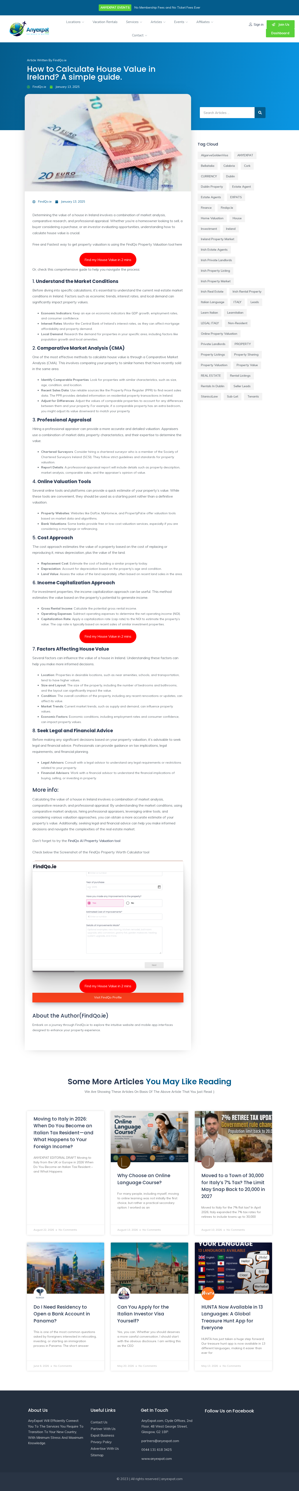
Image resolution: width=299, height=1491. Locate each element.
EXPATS (236, 197)
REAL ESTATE (211, 376)
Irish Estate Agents (214, 250)
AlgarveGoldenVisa (214, 155)
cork (247, 166)
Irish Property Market (215, 281)
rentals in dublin (212, 386)
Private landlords (213, 344)
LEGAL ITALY (210, 323)
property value (247, 365)
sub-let (232, 396)
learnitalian (235, 313)
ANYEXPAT (245, 155)
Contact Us (99, 1422)
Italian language (212, 302)
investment (209, 229)
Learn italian (209, 313)
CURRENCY (209, 176)
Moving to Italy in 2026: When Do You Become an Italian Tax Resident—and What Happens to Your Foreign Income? (63, 1133)
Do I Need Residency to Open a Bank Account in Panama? (61, 1314)
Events (179, 22)
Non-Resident (237, 323)
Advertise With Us (105, 1448)
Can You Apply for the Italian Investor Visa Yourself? (143, 1314)
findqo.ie (227, 208)
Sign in (259, 24)
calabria (229, 166)
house (237, 218)
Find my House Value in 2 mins (107, 259)
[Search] (260, 112)
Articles (157, 22)
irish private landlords (216, 260)
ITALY (237, 302)
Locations (73, 22)
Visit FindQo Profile (108, 997)
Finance (206, 208)
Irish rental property (247, 291)
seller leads (242, 386)
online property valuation (219, 334)
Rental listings (240, 376)
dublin (230, 176)
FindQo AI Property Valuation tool (94, 840)
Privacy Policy (101, 1442)
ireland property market (217, 239)
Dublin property (212, 187)
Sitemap (97, 1455)
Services (132, 22)
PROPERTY (243, 344)
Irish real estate (212, 291)
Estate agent (241, 187)
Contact (138, 35)
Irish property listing (215, 271)
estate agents (211, 197)
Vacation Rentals (105, 22)
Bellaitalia (207, 166)
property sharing (246, 354)
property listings (213, 354)
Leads (255, 302)
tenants (253, 396)
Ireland (231, 229)
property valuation (214, 365)
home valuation (212, 218)
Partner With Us (103, 1429)
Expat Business (102, 1435)
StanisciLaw (209, 396)
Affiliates (203, 22)
